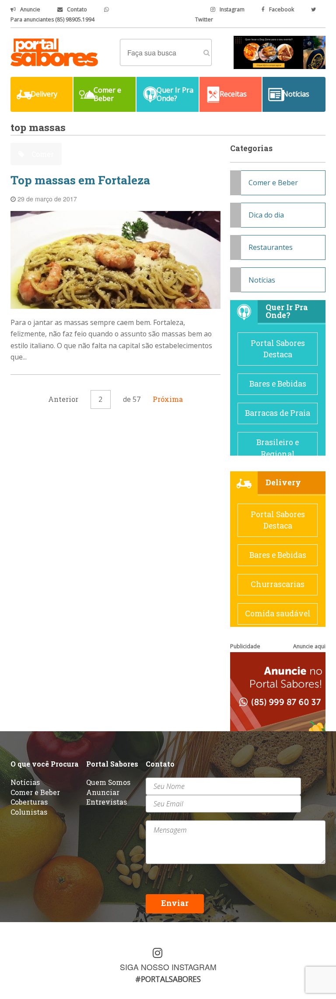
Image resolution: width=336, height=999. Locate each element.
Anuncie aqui (309, 646)
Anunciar (102, 792)
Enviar (175, 903)
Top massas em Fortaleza (80, 180)
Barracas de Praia (277, 413)
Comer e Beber (273, 182)
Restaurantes (270, 247)
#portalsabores (168, 979)
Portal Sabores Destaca (278, 349)
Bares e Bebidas (277, 384)
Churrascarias (277, 584)
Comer (42, 154)
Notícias (261, 280)
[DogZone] (280, 51)
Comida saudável (278, 613)
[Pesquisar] (206, 52)
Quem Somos (108, 782)
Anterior (63, 399)
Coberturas (29, 801)
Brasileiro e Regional (277, 448)
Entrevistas (106, 801)
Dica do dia (266, 215)
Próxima (168, 399)
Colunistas (28, 811)
